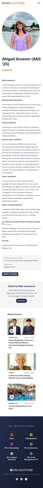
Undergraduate (31, 438)
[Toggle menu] (39, 3)
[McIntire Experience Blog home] (13, 3)
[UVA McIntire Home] (21, 470)
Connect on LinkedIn (10, 274)
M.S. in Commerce (31, 448)
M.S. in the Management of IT (31, 458)
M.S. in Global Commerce (12, 458)
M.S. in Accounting (12, 448)
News (12, 438)
